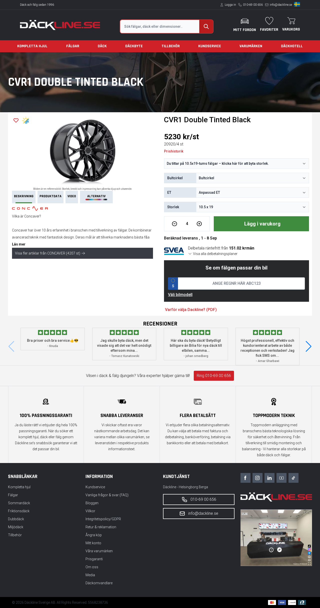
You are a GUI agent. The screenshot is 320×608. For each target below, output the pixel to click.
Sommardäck (19, 503)
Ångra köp (94, 535)
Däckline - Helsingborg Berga (185, 487)
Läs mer (19, 244)
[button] (308, 346)
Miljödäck (15, 527)
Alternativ (96, 196)
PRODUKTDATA (51, 196)
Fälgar (72, 46)
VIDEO (72, 196)
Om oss (92, 567)
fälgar (122, 230)
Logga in (230, 4)
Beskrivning (24, 196)
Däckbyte (134, 46)
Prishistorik (173, 151)
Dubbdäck (16, 519)
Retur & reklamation (101, 527)
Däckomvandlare (99, 583)
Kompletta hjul (32, 46)
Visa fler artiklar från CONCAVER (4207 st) (47, 253)
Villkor (90, 511)
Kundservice (209, 46)
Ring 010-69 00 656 (214, 375)
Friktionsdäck (19, 511)
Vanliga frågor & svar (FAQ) (107, 495)
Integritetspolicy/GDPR (103, 519)
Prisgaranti (94, 559)
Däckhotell (292, 46)
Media (90, 575)
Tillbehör (171, 46)
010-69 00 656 (253, 4)
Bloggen (92, 503)
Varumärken (251, 46)
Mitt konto (93, 543)
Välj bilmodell (180, 294)
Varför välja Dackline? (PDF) (191, 309)
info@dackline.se (281, 4)
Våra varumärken (99, 551)
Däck (102, 46)
